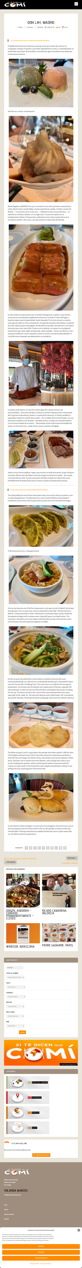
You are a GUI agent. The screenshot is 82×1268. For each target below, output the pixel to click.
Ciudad (6, 1219)
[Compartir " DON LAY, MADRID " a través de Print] (65, 848)
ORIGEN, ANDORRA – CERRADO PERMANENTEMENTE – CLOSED (20, 914)
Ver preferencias (41, 1258)
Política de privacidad (45, 1263)
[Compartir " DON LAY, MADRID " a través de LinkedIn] (48, 848)
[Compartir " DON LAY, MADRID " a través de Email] (60, 848)
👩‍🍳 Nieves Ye (48, 27)
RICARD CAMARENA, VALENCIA (54, 912)
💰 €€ (57, 27)
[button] (79, 1230)
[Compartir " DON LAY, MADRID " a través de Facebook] (26, 848)
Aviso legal (7, 1185)
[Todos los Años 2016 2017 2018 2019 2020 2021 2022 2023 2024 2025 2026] (15, 1026)
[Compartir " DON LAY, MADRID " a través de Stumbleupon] (56, 848)
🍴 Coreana (27, 27)
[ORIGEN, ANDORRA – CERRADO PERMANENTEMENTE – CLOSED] (23, 890)
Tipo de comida (9, 1214)
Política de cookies (34, 1263)
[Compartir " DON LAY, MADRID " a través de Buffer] (52, 848)
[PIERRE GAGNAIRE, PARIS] (59, 932)
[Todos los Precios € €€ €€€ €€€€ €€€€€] (15, 1006)
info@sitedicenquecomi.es (12, 1195)
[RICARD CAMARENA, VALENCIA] (59, 890)
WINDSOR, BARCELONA (20, 946)
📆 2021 (64, 27)
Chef (5, 1205)
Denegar (41, 1252)
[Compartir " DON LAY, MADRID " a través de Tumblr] (39, 848)
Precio (6, 1209)
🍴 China (18, 27)
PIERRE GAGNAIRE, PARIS (57, 945)
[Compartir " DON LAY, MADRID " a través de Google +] (35, 848)
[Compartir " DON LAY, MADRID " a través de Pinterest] (43, 848)
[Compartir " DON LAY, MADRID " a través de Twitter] (31, 848)
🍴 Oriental (38, 27)
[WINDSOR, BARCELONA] (23, 933)
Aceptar (41, 1246)
